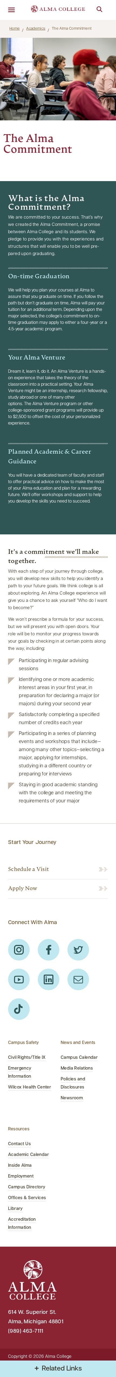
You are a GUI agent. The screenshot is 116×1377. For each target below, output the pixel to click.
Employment (20, 1176)
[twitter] (78, 950)
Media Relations (77, 1068)
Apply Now (22, 888)
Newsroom (72, 1098)
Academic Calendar (28, 1155)
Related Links (62, 1368)
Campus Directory (27, 1187)
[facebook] (48, 950)
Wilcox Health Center (29, 1087)
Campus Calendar (79, 1058)
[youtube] (19, 979)
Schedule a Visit (28, 869)
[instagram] (19, 950)
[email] (78, 979)
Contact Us (19, 1144)
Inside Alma (20, 1166)
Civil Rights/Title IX (27, 1058)
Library (15, 1209)
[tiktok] (19, 1009)
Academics (35, 29)
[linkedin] (48, 979)
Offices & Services (27, 1198)
